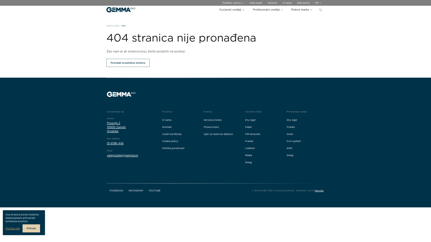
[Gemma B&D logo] (120, 10)
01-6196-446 (115, 143)
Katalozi (272, 3)
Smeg (248, 162)
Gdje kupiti (256, 3)
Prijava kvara (211, 127)
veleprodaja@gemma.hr (122, 155)
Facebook (116, 190)
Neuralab (319, 190)
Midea (248, 155)
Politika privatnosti (173, 148)
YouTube (154, 190)
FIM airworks (252, 134)
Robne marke (300, 9)
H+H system (294, 141)
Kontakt (167, 127)
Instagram (136, 190)
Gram (290, 134)
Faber (248, 127)
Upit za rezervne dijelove (218, 134)
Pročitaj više (13, 228)
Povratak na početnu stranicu (128, 63)
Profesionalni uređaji (266, 9)
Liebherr (250, 148)
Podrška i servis (232, 3)
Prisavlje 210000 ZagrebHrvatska (116, 127)
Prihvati (31, 228)
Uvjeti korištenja (171, 134)
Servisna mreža (213, 120)
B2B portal (303, 3)
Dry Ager (250, 120)
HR (317, 3)
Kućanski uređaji (231, 9)
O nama (287, 3)
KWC (290, 148)
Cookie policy (170, 141)
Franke (249, 141)
